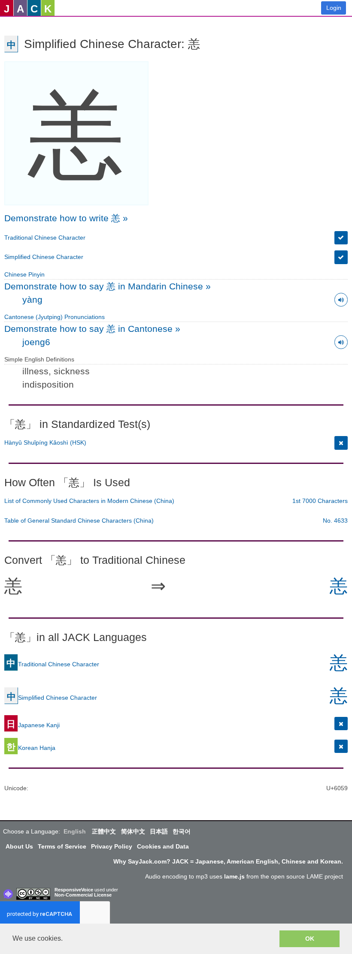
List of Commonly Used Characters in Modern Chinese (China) (89, 500)
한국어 (182, 831)
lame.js (234, 876)
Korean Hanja (30, 747)
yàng (32, 299)
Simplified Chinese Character (43, 256)
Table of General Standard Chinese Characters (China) (79, 520)
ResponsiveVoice (74, 889)
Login (333, 7)
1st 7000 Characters (320, 500)
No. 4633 (335, 520)
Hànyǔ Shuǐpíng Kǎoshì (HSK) (45, 442)
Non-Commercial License (83, 894)
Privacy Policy (111, 846)
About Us (19, 846)
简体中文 (133, 831)
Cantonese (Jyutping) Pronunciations (54, 316)
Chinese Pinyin (24, 274)
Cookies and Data (163, 846)
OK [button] (309, 938)
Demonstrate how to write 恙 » (66, 218)
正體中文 (104, 831)
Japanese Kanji (33, 725)
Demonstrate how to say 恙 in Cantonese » (92, 329)
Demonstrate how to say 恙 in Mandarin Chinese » (107, 286)
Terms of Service (62, 846)
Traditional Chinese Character (44, 237)
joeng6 (36, 342)
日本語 (159, 831)
